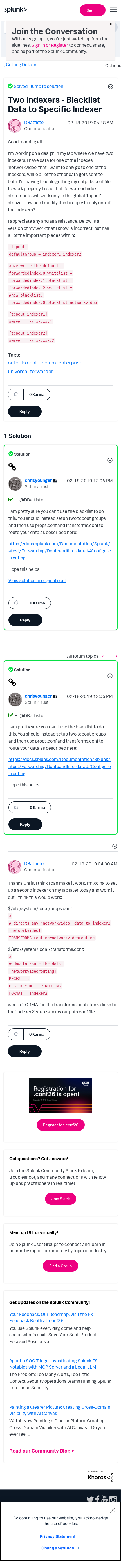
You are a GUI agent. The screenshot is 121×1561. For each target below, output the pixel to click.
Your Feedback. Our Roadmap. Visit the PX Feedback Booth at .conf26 (51, 1317)
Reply (24, 411)
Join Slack (60, 1198)
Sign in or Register (50, 45)
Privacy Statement (57, 1536)
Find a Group (60, 1265)
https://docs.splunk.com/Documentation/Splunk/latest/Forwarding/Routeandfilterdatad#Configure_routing (59, 551)
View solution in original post (37, 580)
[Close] (112, 1510)
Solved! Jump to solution (38, 86)
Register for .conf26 (60, 1124)
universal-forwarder (30, 371)
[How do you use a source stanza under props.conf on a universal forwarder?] (115, 656)
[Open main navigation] (113, 9)
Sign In (93, 10)
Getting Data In (21, 64)
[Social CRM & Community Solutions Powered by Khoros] (100, 1475)
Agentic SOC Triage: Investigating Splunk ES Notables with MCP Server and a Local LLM (53, 1364)
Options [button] (111, 65)
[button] (109, 87)
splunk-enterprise (62, 362)
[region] (60, 1531)
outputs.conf (22, 362)
